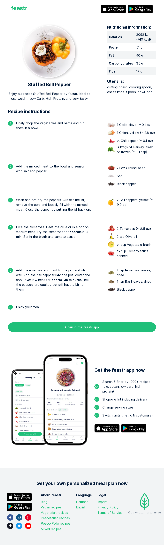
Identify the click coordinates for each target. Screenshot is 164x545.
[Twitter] (19, 526)
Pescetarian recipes (55, 518)
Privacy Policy (107, 507)
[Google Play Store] (140, 9)
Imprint (102, 502)
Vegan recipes (51, 507)
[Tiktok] (10, 526)
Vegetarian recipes (54, 513)
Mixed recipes (51, 529)
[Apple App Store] (113, 9)
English (81, 507)
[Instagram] (19, 517)
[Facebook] (10, 517)
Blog (44, 502)
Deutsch (82, 502)
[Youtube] (28, 526)
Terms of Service (110, 513)
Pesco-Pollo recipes (55, 523)
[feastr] (19, 9)
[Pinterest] (28, 517)
